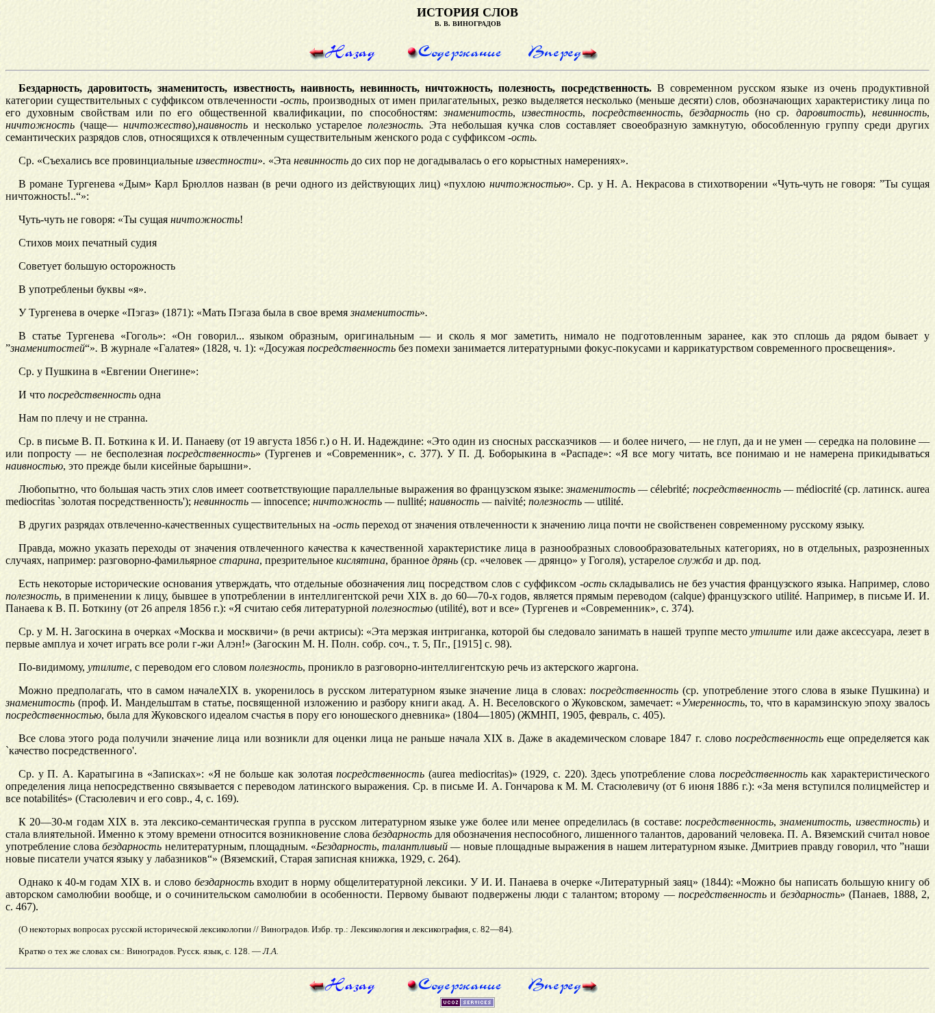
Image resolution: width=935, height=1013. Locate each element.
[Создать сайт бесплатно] (467, 1004)
